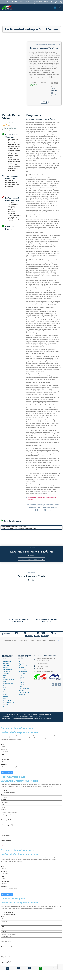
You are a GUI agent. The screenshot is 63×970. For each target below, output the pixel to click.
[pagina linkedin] (61, 2)
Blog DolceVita (41, 641)
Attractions (37, 44)
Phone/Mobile (5, 759)
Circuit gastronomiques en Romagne (18, 620)
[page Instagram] (56, 2)
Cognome (4, 749)
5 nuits (53, 88)
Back (3, 846)
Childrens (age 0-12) (7, 825)
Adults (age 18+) (6, 814)
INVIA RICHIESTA (7, 772)
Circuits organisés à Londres (36, 497)
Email (2, 754)
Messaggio (4, 764)
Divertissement (50, 44)
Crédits (60, 714)
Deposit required (6, 840)
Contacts (52, 641)
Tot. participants (6, 835)
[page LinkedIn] (59, 684)
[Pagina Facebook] (51, 2)
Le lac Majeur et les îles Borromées (46, 620)
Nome (2, 744)
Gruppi (32, 641)
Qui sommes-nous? (10, 641)
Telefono (3, 809)
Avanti (59, 846)
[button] (55, 8)
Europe (58, 44)
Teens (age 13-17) (6, 819)
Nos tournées (23, 641)
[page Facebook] (53, 684)
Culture (43, 44)
